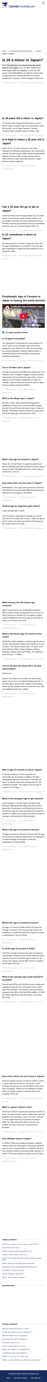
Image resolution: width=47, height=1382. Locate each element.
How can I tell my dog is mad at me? (14, 1254)
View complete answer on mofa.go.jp (31, 135)
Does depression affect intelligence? (14, 1339)
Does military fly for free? (10, 1248)
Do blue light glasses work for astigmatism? (17, 1332)
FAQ (8, 1378)
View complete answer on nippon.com (31, 476)
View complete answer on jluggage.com (31, 82)
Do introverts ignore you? (11, 1342)
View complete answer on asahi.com (30, 1132)
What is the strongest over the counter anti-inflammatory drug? (21, 1259)
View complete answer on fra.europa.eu (31, 659)
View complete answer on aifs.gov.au (31, 360)
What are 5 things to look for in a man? (15, 1328)
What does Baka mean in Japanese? (15, 1335)
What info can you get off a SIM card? (15, 1356)
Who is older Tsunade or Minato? (13, 1277)
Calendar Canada (20, 1378)
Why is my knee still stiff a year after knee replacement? (21, 1360)
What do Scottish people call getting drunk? (17, 1251)
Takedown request (10, 82)
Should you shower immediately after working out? (19, 1267)
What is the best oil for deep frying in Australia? (18, 1263)
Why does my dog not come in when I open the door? (20, 1244)
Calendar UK (35, 1378)
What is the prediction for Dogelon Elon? (16, 1349)
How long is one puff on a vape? (13, 1270)
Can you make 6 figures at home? (14, 1346)
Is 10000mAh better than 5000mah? (14, 1353)
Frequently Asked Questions (21, 51)
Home (4, 51)
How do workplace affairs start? (13, 1274)
